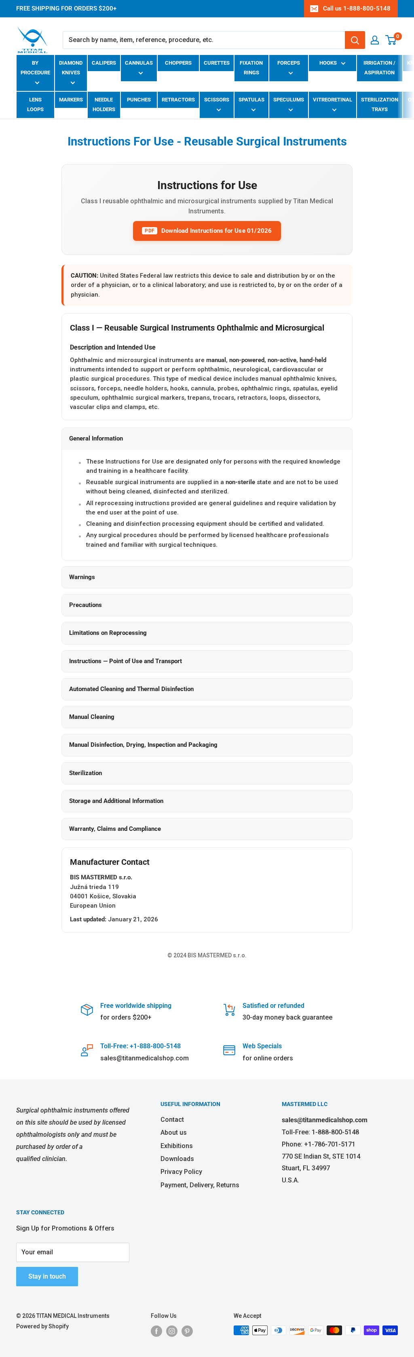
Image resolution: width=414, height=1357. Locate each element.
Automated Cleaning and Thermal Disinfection (131, 689)
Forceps (288, 63)
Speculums (288, 100)
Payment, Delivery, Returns (200, 1185)
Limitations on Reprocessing (108, 632)
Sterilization (85, 773)
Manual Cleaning (91, 717)
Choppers (178, 63)
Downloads (177, 1159)
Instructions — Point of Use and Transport (125, 661)
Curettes (217, 63)
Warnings (82, 577)
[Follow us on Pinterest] (187, 1331)
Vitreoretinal (332, 100)
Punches (139, 100)
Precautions (85, 605)
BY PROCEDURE (35, 68)
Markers (71, 100)
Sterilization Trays (379, 104)
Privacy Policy (181, 1172)
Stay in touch (47, 1276)
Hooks (328, 63)
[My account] (375, 40)
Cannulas (139, 63)
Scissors (216, 100)
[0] (391, 40)
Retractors (178, 100)
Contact (172, 1119)
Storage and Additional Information (116, 801)
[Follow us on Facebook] (156, 1331)
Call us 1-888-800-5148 (357, 8)
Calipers (104, 63)
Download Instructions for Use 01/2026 (208, 230)
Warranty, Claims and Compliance (115, 828)
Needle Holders (104, 104)
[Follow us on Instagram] (171, 1331)
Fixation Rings (251, 68)
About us (174, 1132)
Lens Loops (35, 104)
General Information (96, 438)
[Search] (355, 40)
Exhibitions (177, 1146)
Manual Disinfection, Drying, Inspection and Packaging (143, 744)
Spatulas (251, 100)
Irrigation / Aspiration (379, 68)
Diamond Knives (70, 68)
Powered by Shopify (42, 1326)
